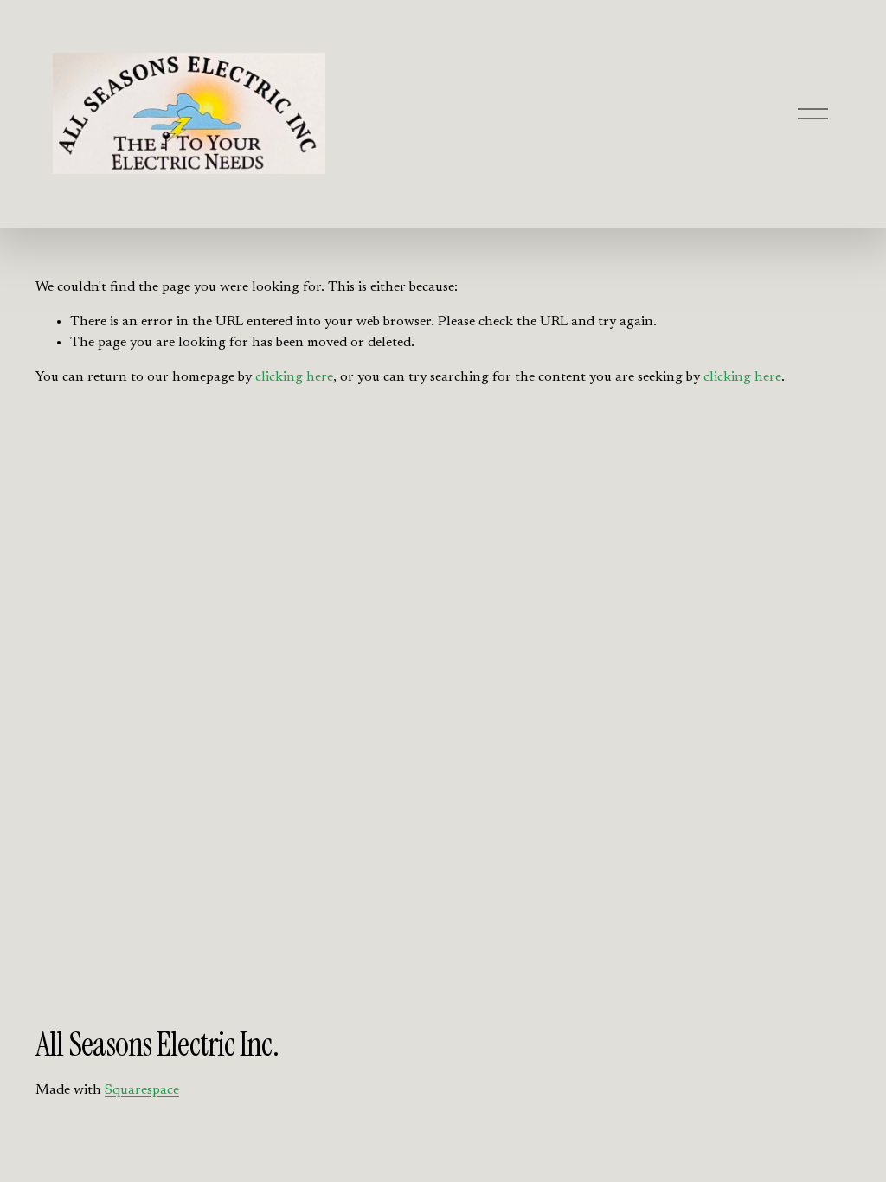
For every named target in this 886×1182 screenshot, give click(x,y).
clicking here (294, 377)
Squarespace (142, 1090)
